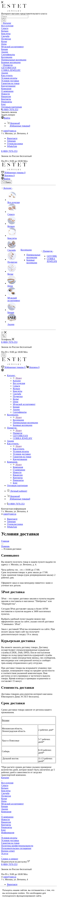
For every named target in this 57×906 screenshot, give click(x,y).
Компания (18, 467)
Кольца (4, 788)
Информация (7, 832)
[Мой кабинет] (2, 370)
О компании (7, 817)
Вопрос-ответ (8, 851)
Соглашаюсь (10, 901)
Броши (4, 806)
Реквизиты (6, 827)
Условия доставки (10, 840)
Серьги (4, 785)
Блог (3, 830)
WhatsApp (12, 146)
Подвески (6, 796)
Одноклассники (15, 143)
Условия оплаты (9, 838)
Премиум (17, 433)
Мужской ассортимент (12, 804)
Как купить (18, 449)
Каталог (17, 380)
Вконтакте (12, 138)
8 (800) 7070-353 (10, 109)
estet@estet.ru (9, 131)
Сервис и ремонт (9, 859)
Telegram (11, 141)
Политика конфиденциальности (17, 845)
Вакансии (6, 822)
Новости (5, 819)
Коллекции (18, 420)
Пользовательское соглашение (16, 848)
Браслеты (6, 790)
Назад (19, 378)
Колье (4, 798)
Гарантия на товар (10, 843)
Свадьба (5, 793)
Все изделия (7, 783)
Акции (4, 809)
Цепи (4, 801)
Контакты (6, 824)
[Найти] (3, 20)
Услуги (4, 853)
